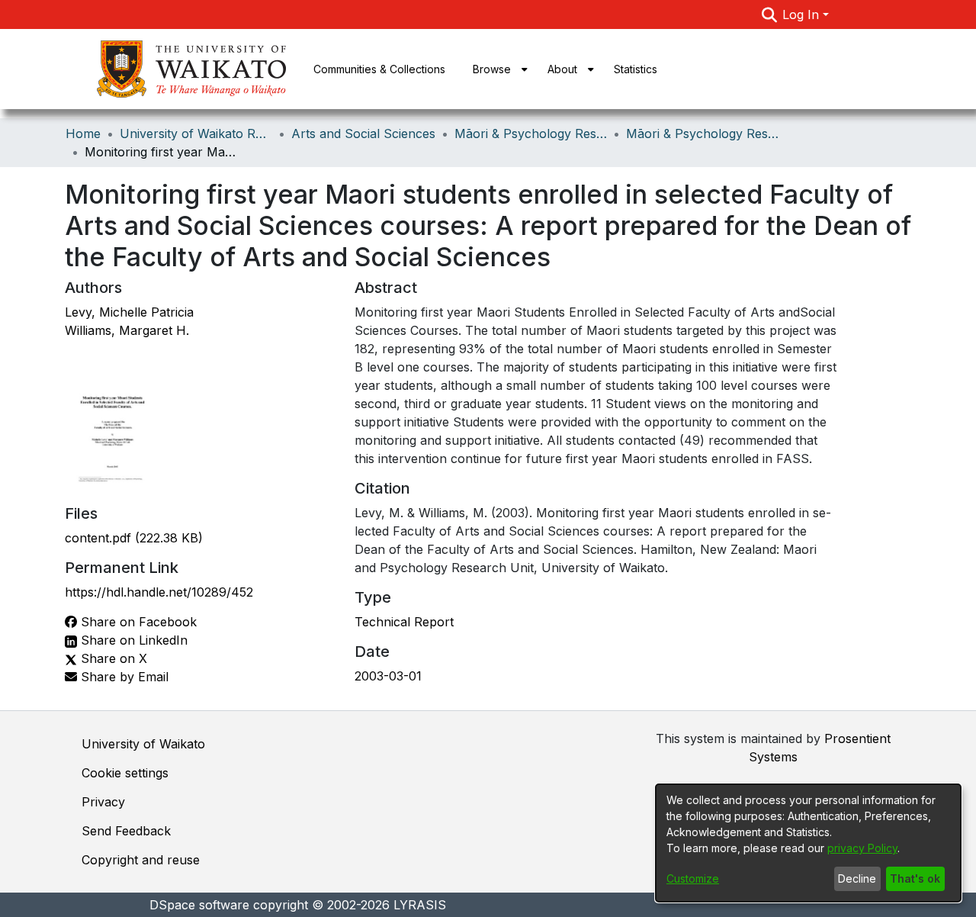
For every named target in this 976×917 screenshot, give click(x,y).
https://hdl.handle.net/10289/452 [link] (159, 592)
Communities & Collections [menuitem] (379, 69)
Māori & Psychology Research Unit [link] (530, 133)
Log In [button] (802, 14)
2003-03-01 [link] (388, 676)
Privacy (103, 801)
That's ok (915, 878)
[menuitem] (496, 69)
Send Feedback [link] (126, 830)
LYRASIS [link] (419, 904)
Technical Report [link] (404, 621)
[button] (769, 14)
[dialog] (808, 843)
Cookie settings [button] (125, 772)
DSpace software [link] (199, 904)
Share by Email (123, 676)
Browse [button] (492, 69)
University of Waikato (143, 743)
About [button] (562, 69)
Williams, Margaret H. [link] (127, 330)
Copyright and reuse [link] (141, 859)
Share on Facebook (137, 621)
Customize (692, 878)
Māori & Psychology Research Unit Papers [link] (702, 133)
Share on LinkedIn (132, 640)
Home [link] (83, 133)
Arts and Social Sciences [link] (363, 133)
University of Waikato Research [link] (196, 133)
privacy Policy (862, 847)
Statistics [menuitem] (635, 69)
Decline (857, 878)
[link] (134, 537)
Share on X (112, 658)
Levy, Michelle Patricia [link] (129, 312)
